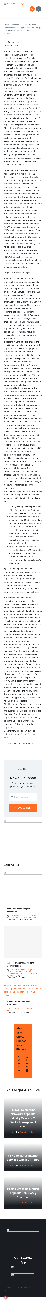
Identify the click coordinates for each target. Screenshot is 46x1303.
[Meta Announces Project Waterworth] (23, 874)
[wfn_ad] (23, 821)
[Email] (19, 1074)
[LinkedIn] (27, 1060)
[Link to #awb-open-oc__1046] (32, 9)
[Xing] (27, 1070)
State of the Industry (28, 1132)
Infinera (23, 1008)
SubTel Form (32, 973)
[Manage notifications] (6, 1297)
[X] (27, 1056)
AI (12, 916)
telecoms (23, 917)
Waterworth (32, 917)
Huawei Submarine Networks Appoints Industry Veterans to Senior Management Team (23, 1118)
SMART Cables (12, 971)
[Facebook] (19, 1056)
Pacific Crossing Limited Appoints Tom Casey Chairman (23, 1193)
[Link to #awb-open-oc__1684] (38, 9)
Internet (28, 916)
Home (6, 25)
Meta (34, 916)
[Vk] (19, 1070)
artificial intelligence (18, 970)
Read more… (10, 737)
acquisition (15, 1008)
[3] (23, 1230)
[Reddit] (19, 1060)
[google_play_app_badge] (23, 1274)
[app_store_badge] (23, 1267)
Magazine (31, 970)
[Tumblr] (19, 1067)
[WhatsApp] (19, 1063)
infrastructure (19, 916)
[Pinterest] (27, 1067)
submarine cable (12, 917)
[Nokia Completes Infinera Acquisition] (23, 985)
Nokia (29, 1008)
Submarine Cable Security (16, 973)
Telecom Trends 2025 (14, 975)
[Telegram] (27, 1063)
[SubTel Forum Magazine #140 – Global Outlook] (23, 942)
